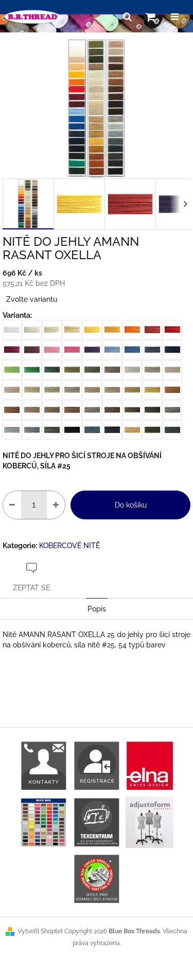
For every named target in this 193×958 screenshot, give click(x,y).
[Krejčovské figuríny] (149, 821)
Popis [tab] (96, 609)
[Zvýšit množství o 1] (56, 505)
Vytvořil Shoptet (40, 931)
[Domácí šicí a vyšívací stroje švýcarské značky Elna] (149, 765)
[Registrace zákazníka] (96, 765)
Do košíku (131, 505)
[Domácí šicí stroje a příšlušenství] (96, 821)
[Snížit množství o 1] (12, 505)
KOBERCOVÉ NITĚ (69, 545)
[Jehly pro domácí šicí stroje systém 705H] (96, 878)
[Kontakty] (43, 765)
